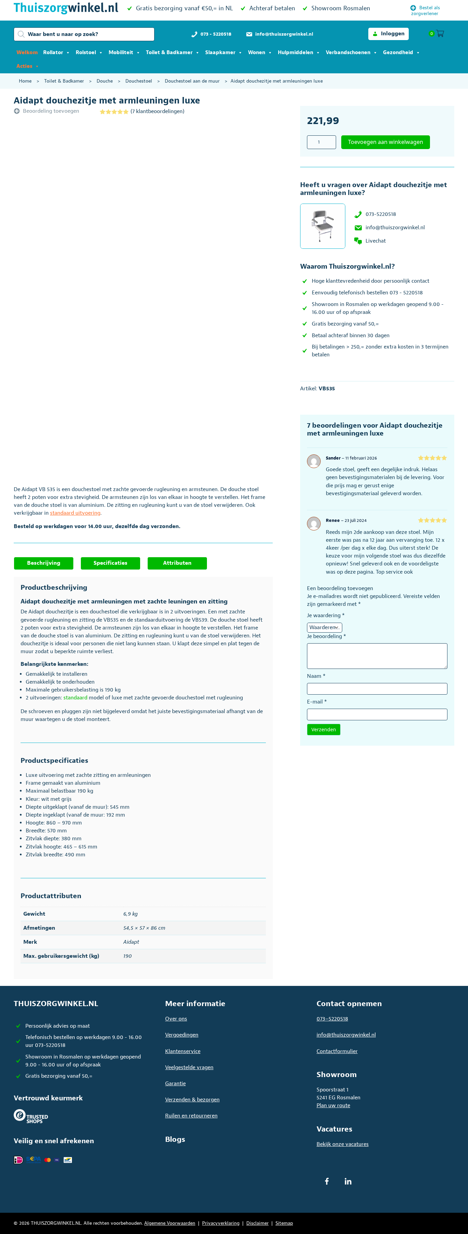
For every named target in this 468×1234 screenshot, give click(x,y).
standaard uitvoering (75, 513)
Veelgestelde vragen (189, 1067)
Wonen (256, 52)
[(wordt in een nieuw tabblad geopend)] (31, 1115)
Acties (24, 66)
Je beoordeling (326, 636)
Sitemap (284, 1223)
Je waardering (326, 615)
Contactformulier (337, 1051)
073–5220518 (332, 1018)
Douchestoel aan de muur (192, 81)
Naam (316, 676)
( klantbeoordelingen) (157, 111)
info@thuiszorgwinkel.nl (395, 227)
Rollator (53, 52)
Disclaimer (257, 1223)
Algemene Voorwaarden (169, 1223)
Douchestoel (138, 81)
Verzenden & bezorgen (192, 1099)
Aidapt (131, 942)
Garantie (175, 1083)
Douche (105, 81)
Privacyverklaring (220, 1223)
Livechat (376, 240)
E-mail (317, 701)
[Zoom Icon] (165, 216)
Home (25, 81)
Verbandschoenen (348, 52)
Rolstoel (86, 52)
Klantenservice (182, 1051)
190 (127, 956)
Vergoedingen (181, 1034)
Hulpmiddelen (295, 52)
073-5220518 (381, 214)
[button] (388, 34)
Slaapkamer (220, 52)
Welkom (27, 52)
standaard (75, 697)
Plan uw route (333, 1105)
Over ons (176, 1018)
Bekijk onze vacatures (343, 1144)
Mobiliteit (121, 52)
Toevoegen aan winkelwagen (385, 142)
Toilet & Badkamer (169, 52)
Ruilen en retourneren (191, 1115)
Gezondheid (398, 52)
